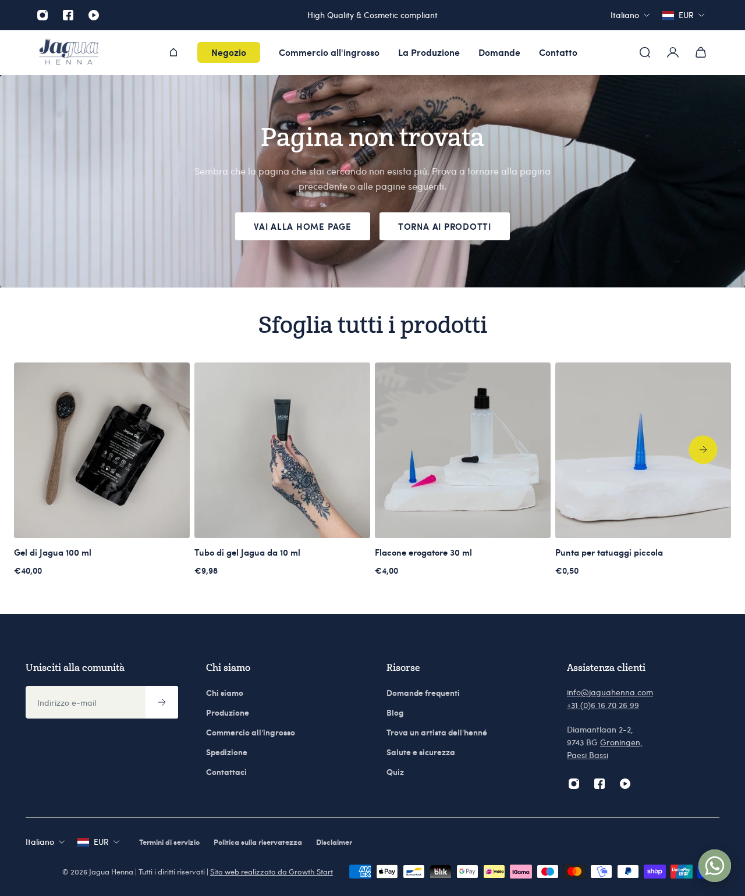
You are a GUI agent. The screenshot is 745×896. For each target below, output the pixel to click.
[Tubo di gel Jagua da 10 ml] (282, 450)
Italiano (40, 841)
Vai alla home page (303, 226)
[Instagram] (42, 15)
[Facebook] (68, 15)
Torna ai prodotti (444, 226)
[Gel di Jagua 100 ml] (102, 450)
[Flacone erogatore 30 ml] (463, 450)
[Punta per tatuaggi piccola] (643, 450)
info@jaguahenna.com (610, 692)
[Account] (673, 52)
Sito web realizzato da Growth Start (271, 871)
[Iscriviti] (162, 702)
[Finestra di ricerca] (645, 52)
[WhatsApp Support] (714, 865)
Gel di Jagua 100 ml (52, 552)
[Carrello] (701, 52)
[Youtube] (94, 15)
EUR (101, 841)
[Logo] (68, 52)
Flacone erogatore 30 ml (423, 552)
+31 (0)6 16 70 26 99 (603, 704)
